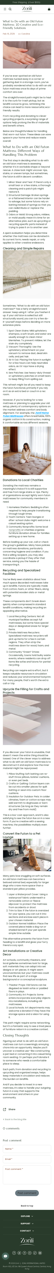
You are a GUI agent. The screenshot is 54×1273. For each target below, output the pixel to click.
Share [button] (11, 1109)
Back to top (27, 1205)
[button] (5, 9)
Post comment (27, 1193)
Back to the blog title (15, 1119)
